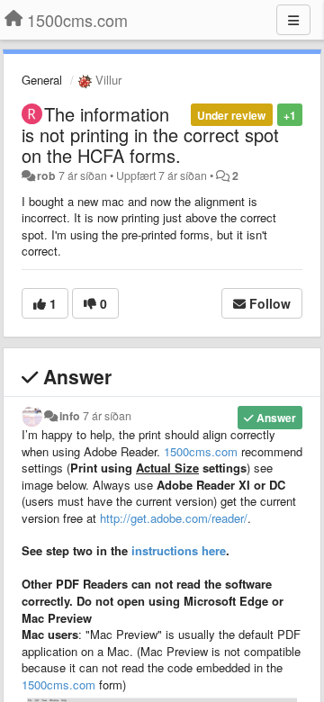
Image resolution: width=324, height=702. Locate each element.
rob (46, 175)
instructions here (177, 550)
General (42, 79)
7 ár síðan (107, 416)
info (69, 416)
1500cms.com (201, 451)
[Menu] (293, 19)
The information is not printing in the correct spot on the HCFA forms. (150, 134)
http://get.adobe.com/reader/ (174, 517)
